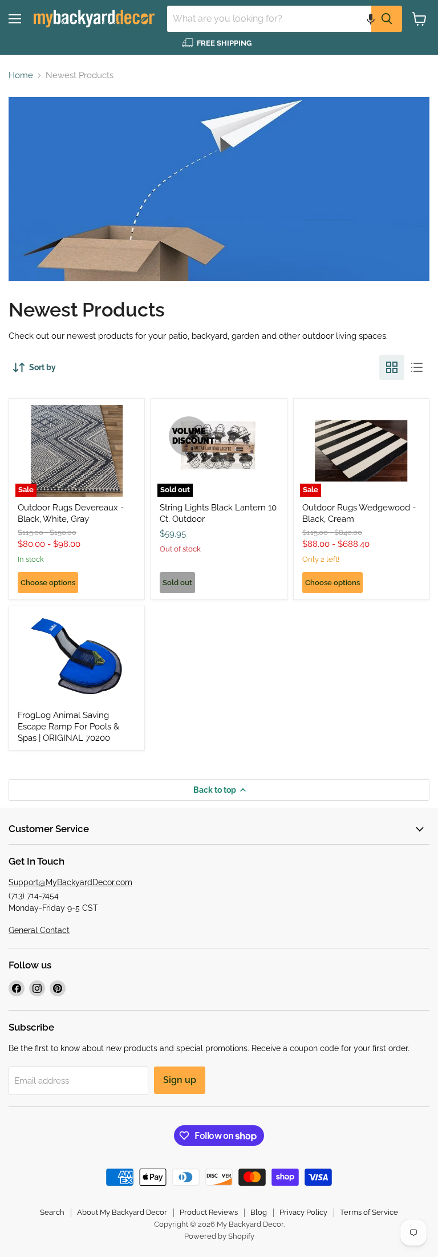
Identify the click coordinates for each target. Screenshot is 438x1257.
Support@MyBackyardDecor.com (70, 882)
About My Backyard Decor (122, 1212)
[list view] (416, 367)
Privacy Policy (303, 1212)
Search (52, 1212)
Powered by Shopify (219, 1236)
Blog (258, 1212)
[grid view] (391, 367)
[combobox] (269, 19)
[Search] (386, 19)
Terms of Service (369, 1212)
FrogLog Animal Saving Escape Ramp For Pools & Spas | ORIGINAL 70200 (68, 726)
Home (21, 75)
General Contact (39, 930)
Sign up (179, 1079)
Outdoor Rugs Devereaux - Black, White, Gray (71, 513)
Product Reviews (209, 1212)
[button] (370, 19)
